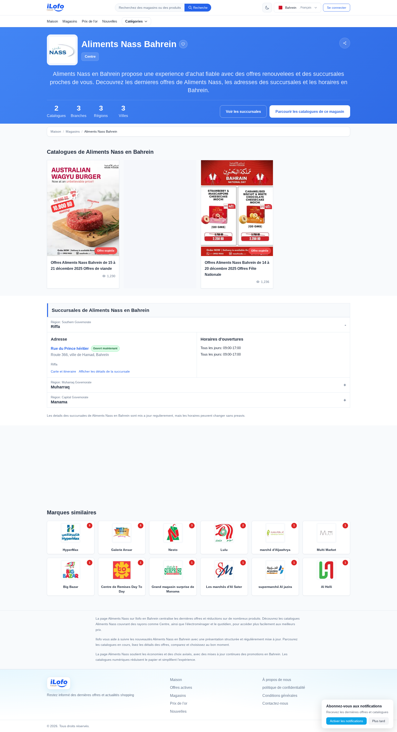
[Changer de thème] (267, 7)
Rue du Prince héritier (70, 348)
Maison (52, 21)
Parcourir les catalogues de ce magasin (309, 112)
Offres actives (181, 687)
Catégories (134, 21)
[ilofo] (55, 7)
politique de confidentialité (283, 687)
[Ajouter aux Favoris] (183, 44)
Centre (90, 56)
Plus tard (378, 721)
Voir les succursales (243, 112)
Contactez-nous (275, 703)
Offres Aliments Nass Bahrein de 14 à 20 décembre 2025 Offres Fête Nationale (237, 268)
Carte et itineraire (63, 371)
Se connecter (336, 7)
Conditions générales (279, 696)
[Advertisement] (160, 224)
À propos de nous (276, 680)
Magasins (69, 21)
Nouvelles (109, 21)
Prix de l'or (90, 21)
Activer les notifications (346, 721)
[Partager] (344, 43)
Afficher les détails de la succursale (104, 371)
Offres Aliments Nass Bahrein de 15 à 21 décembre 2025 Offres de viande (83, 266)
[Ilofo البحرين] (59, 683)
